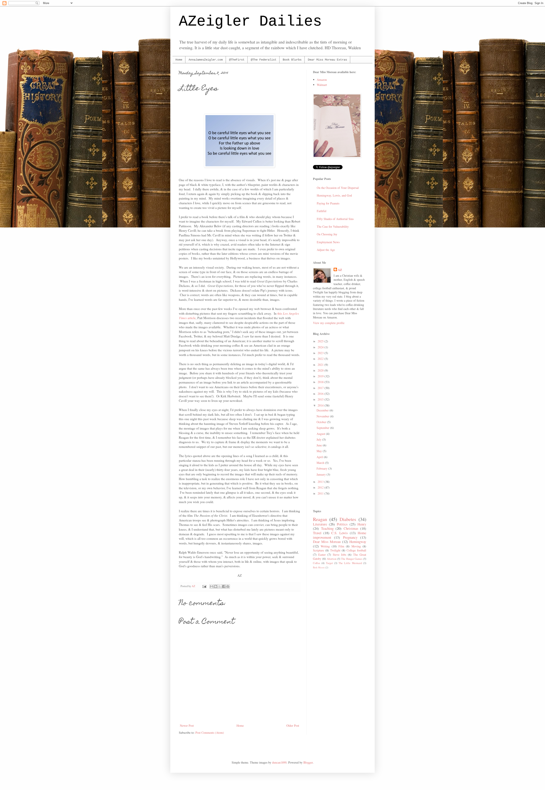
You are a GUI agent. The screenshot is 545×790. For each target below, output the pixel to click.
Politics (342, 524)
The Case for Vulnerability (333, 226)
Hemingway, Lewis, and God (334, 195)
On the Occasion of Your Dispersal (338, 188)
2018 (321, 382)
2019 (321, 376)
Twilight (335, 550)
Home (178, 59)
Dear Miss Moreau (327, 541)
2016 (321, 394)
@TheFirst (236, 59)
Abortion (331, 559)
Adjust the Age (326, 250)
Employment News (328, 242)
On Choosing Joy (327, 234)
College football (356, 550)
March (321, 463)
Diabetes (348, 519)
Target (329, 563)
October (322, 422)
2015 (321, 399)
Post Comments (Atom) (209, 733)
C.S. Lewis (339, 532)
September (323, 428)
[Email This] (211, 586)
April (320, 457)
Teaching (327, 528)
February (322, 468)
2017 (321, 388)
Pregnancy (350, 537)
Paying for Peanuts (328, 203)
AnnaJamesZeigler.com (206, 59)
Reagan (320, 519)
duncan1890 (279, 762)
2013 (321, 482)
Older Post (292, 725)
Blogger (308, 762)
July (319, 439)
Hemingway (357, 541)
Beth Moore (319, 567)
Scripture (318, 550)
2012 (321, 487)
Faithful (321, 211)
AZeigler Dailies (250, 21)
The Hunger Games (351, 559)
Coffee (316, 563)
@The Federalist (263, 59)
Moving (356, 546)
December (323, 410)
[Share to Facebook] (224, 586)
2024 (321, 347)
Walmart (322, 85)
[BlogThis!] (216, 586)
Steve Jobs (339, 555)
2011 (321, 493)
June (320, 445)
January (322, 474)
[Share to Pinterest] (228, 586)
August (321, 434)
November (323, 416)
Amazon (322, 80)
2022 (321, 359)
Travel (317, 532)
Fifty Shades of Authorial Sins (335, 219)
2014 (321, 405)
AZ (340, 270)
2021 (321, 365)
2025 (321, 341)
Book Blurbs (292, 59)
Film (341, 546)
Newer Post (187, 725)
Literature (320, 524)
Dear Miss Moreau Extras (327, 59)
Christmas (351, 528)
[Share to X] (220, 586)
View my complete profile (328, 323)
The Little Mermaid (350, 563)
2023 (321, 353)
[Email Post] (204, 586)
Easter (322, 555)
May (320, 451)
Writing (325, 546)
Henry (361, 524)
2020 (321, 370)
